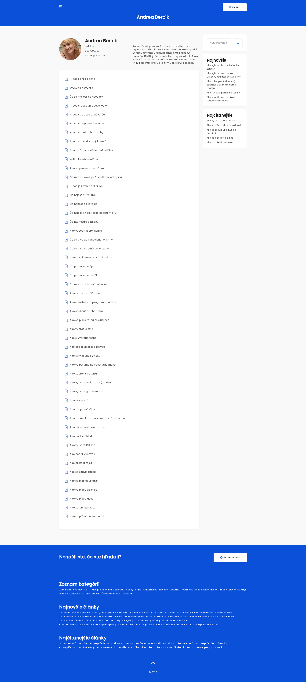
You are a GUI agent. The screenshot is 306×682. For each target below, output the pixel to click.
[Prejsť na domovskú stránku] (67, 7)
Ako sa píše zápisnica (83, 490)
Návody (163, 589)
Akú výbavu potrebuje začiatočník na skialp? (161, 620)
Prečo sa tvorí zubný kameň (88, 141)
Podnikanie (187, 589)
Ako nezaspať (78, 400)
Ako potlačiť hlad (81, 436)
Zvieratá (127, 593)
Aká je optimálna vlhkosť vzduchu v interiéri (221, 99)
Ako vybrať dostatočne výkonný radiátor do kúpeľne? (224, 75)
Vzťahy (86, 593)
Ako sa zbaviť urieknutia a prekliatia (146, 643)
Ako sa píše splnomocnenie (87, 516)
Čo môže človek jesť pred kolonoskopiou (96, 177)
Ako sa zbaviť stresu (83, 472)
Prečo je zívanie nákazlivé (86, 186)
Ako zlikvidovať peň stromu (87, 427)
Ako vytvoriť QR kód (82, 445)
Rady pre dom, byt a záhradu (107, 589)
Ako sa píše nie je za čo (220, 137)
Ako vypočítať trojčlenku (86, 231)
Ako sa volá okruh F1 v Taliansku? (91, 257)
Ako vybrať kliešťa (81, 329)
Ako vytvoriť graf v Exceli (86, 391)
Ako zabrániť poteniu (83, 373)
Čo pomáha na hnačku (84, 275)
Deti (86, 589)
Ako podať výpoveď (82, 454)
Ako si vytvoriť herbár (84, 338)
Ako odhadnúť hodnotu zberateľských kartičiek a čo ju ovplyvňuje (96, 620)
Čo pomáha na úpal (82, 266)
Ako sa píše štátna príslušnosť (89, 320)
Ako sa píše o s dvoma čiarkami (166, 647)
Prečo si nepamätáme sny (87, 123)
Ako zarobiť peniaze (82, 507)
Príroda (223, 589)
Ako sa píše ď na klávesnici (222, 142)
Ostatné (174, 589)
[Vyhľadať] (238, 42)
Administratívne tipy (71, 589)
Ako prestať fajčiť (81, 463)
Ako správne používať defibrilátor (91, 150)
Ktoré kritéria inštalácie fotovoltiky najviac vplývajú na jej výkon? (96, 624)
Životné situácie (111, 593)
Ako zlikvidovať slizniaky (85, 356)
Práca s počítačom (206, 589)
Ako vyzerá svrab (106, 647)
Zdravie (96, 593)
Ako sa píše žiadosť (82, 498)
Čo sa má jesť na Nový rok (86, 97)
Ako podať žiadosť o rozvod (87, 347)
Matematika (150, 589)
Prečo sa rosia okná (82, 79)
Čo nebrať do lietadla (83, 204)
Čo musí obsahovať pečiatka (88, 284)
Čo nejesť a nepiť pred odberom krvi (93, 213)
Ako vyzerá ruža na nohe (221, 120)
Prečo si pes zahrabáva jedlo (88, 105)
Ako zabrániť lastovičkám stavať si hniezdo (97, 418)
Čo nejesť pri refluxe (83, 195)
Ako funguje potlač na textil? (223, 92)
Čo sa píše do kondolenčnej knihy (91, 239)
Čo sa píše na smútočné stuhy (89, 248)
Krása (138, 589)
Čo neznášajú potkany (84, 222)
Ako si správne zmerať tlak (87, 168)
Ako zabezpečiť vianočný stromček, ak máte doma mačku (221, 85)
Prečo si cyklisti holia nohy (86, 132)
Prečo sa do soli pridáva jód (87, 114)
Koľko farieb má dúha (84, 159)
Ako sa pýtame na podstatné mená (93, 365)
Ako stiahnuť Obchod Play (86, 311)
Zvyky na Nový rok (81, 88)
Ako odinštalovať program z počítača (94, 302)
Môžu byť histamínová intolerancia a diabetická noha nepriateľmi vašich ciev (190, 616)
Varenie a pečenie (69, 593)
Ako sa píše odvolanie (84, 481)
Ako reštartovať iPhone (85, 293)
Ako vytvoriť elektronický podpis (91, 382)
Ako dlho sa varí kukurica (132, 647)
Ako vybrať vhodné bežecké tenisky (79, 612)
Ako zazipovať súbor (83, 409)
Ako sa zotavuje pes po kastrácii (204, 647)
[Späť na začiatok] (153, 663)
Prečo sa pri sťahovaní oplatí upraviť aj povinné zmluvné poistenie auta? (176, 624)
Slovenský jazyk (237, 589)
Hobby (129, 589)
